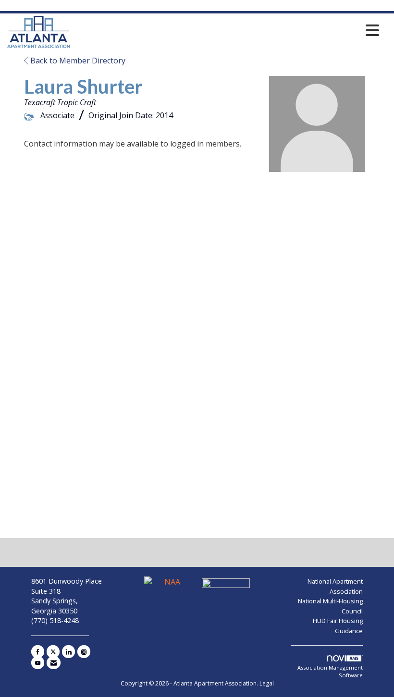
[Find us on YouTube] (37, 662)
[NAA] (169, 586)
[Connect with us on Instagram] (83, 651)
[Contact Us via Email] (54, 662)
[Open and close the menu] (227, 30)
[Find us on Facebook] (37, 651)
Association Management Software (330, 671)
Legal (266, 683)
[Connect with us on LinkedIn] (68, 651)
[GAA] (226, 586)
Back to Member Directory (76, 60)
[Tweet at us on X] (53, 651)
